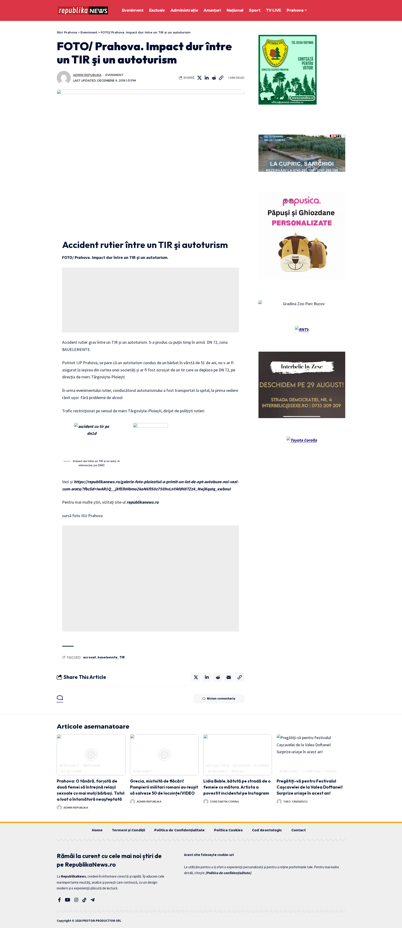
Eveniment (114, 75)
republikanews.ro (143, 502)
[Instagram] (76, 900)
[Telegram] (92, 900)
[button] (329, 10)
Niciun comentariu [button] (221, 698)
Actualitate (217, 765)
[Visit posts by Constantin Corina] (205, 801)
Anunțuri (242, 765)
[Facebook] (59, 900)
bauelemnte (107, 657)
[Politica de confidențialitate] (228, 873)
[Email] (229, 677)
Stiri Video (71, 771)
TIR (122, 657)
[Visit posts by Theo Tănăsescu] (279, 801)
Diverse (261, 765)
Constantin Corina (224, 801)
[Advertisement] (150, 300)
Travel (330, 771)
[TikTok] (84, 900)
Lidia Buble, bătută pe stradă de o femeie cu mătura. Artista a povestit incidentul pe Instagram (237, 787)
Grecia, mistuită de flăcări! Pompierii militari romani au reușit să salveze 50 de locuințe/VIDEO (164, 787)
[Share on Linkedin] (207, 78)
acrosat (89, 657)
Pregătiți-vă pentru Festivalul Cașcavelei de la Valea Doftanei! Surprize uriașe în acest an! (310, 787)
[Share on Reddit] (214, 78)
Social (237, 771)
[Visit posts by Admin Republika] (64, 78)
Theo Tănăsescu (295, 801)
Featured (92, 765)
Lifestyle (312, 771)
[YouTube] (67, 900)
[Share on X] (199, 78)
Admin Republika (87, 75)
